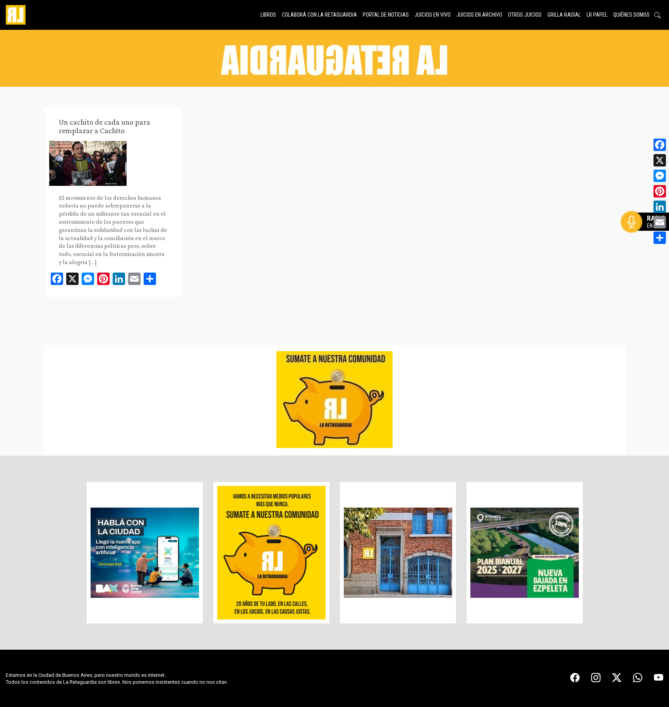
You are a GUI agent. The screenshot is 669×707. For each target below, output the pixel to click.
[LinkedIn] (659, 207)
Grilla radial (564, 15)
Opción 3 (647, 240)
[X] (659, 160)
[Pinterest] (659, 191)
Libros (268, 15)
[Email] (659, 222)
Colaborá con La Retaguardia (319, 15)
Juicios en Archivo (479, 15)
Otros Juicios (525, 15)
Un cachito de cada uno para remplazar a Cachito (104, 126)
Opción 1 (647, 234)
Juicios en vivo (433, 15)
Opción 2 (647, 237)
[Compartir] (659, 237)
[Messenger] (659, 176)
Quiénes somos (631, 15)
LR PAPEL (597, 15)
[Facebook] (659, 145)
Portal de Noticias (386, 15)
